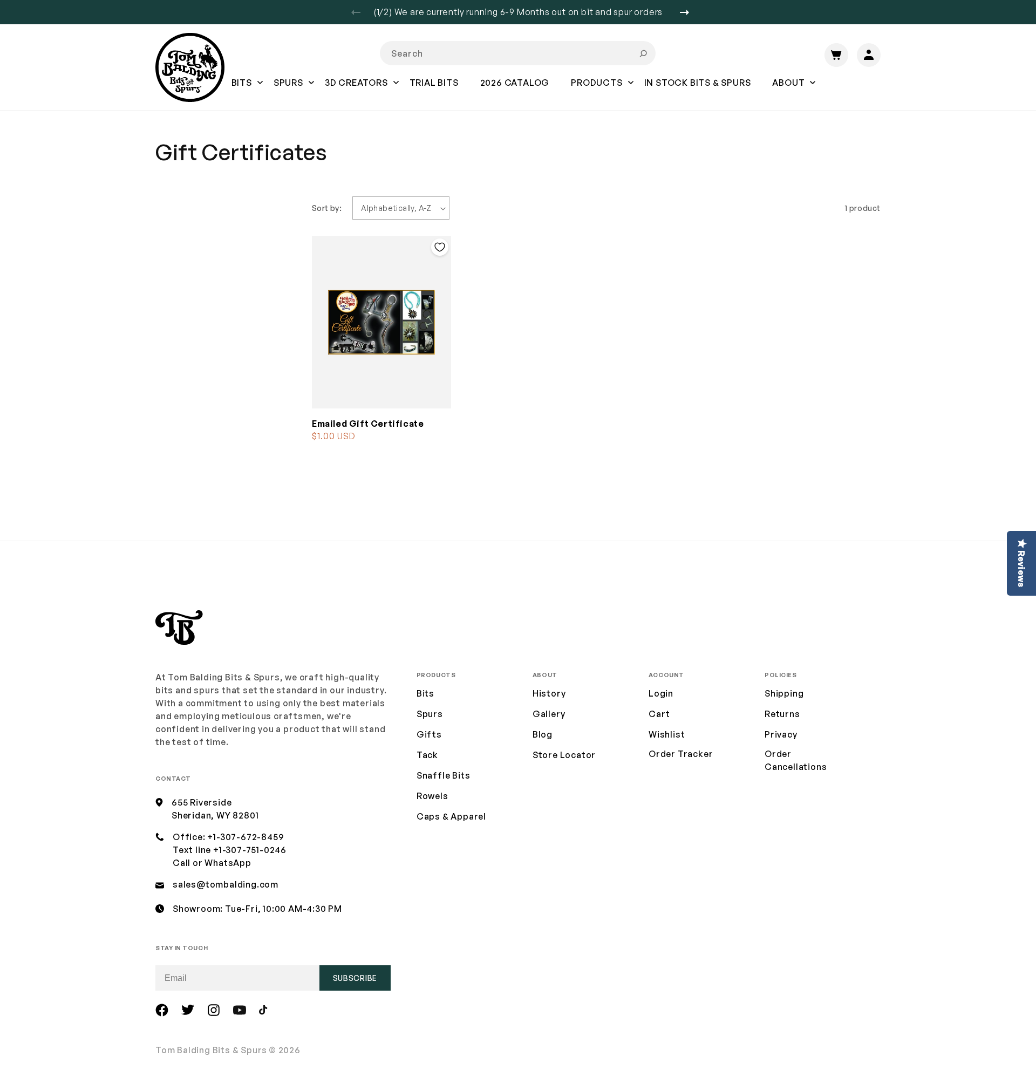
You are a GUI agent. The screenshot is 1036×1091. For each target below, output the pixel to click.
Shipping (784, 693)
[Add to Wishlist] (439, 247)
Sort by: (327, 208)
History (549, 693)
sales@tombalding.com (225, 884)
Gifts (429, 734)
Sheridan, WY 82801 (215, 815)
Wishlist (667, 734)
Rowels (432, 795)
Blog (543, 734)
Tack (427, 754)
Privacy (781, 734)
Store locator (564, 754)
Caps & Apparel (451, 816)
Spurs (430, 713)
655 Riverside (201, 802)
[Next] (688, 12)
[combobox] (518, 53)
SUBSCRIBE (355, 978)
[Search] (643, 53)
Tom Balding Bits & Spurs (211, 1050)
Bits (425, 693)
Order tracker (681, 754)
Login (661, 693)
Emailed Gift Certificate (368, 423)
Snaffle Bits (444, 775)
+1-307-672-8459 (245, 836)
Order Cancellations (796, 760)
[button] (242, 90)
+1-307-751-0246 (250, 849)
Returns (782, 713)
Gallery (549, 713)
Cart (659, 713)
